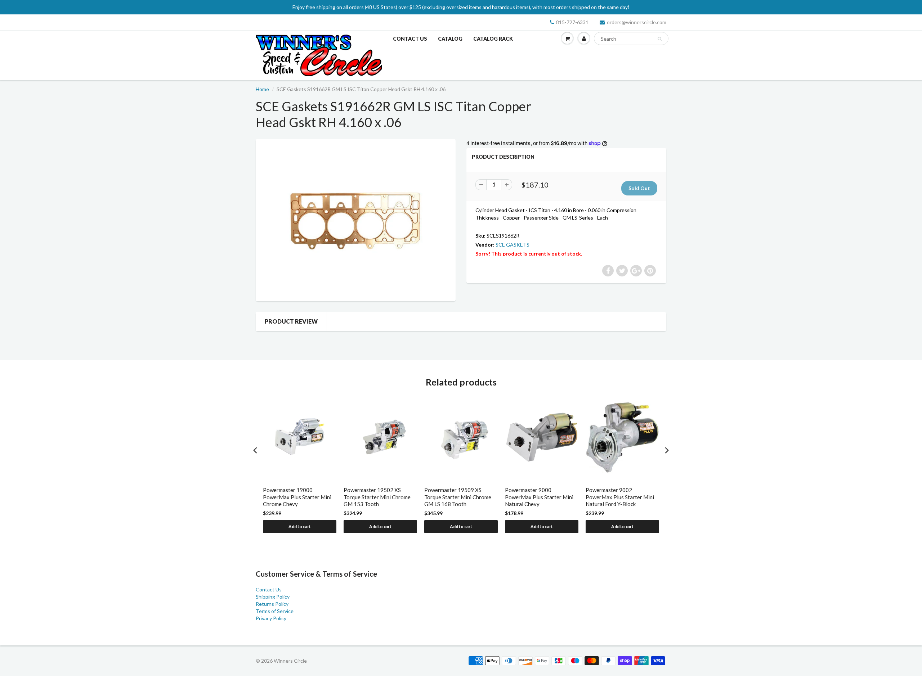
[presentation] (255, 450)
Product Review (291, 321)
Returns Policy (272, 604)
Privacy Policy (271, 618)
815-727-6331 (572, 22)
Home (262, 89)
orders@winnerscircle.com (636, 22)
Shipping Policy (273, 597)
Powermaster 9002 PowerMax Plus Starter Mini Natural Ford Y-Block (620, 497)
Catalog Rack (493, 39)
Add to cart (299, 526)
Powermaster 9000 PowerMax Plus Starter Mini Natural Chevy (539, 497)
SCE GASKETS (512, 245)
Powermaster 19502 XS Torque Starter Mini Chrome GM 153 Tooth (377, 497)
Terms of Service (275, 611)
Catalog (450, 39)
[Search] (659, 39)
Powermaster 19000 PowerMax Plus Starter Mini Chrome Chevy (297, 497)
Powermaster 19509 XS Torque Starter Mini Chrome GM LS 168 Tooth (457, 497)
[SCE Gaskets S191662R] (356, 219)
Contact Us (410, 39)
